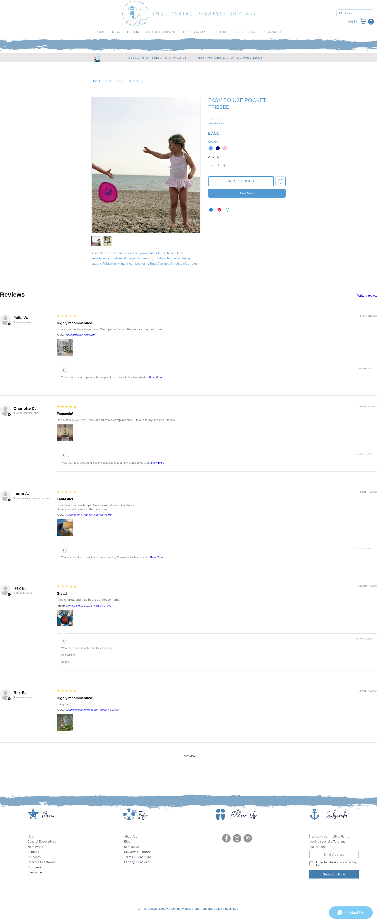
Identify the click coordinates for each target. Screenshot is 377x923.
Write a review (367, 295)
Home (96, 81)
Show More (155, 377)
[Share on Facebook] (211, 209)
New (31, 837)
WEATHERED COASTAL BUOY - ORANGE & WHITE (92, 710)
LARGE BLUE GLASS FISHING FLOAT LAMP (89, 515)
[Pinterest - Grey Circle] (247, 838)
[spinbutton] (218, 165)
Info (143, 817)
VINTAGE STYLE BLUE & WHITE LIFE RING (88, 606)
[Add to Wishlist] (281, 181)
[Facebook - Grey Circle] (226, 838)
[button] (369, 22)
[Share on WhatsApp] (227, 209)
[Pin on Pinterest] (219, 209)
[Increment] (225, 165)
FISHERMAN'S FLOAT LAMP (80, 335)
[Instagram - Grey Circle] (237, 838)
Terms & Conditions (137, 857)
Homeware (35, 847)
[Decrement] (211, 165)
